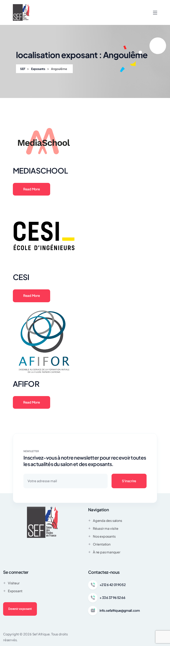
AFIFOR (26, 383)
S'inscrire (129, 481)
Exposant (15, 591)
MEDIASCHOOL (40, 170)
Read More (31, 189)
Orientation (101, 544)
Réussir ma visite (105, 528)
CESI (21, 277)
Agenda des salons (107, 520)
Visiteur (13, 583)
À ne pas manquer (106, 552)
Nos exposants (104, 536)
